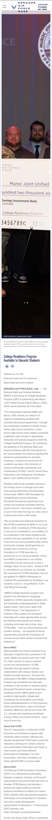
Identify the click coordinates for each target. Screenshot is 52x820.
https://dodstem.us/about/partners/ (22, 812)
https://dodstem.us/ (32, 757)
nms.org (16, 720)
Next (47, 171)
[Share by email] (12, 366)
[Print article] (7, 366)
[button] (4, 7)
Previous (4, 171)
